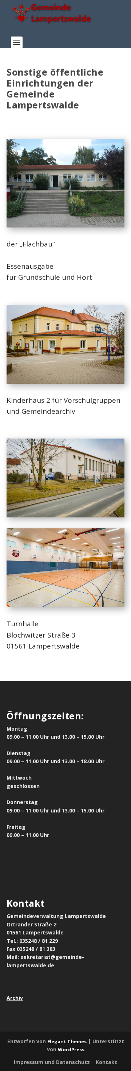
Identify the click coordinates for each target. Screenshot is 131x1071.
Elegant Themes (67, 1041)
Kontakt (106, 1062)
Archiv (15, 997)
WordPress (71, 1049)
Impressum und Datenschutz (52, 1062)
